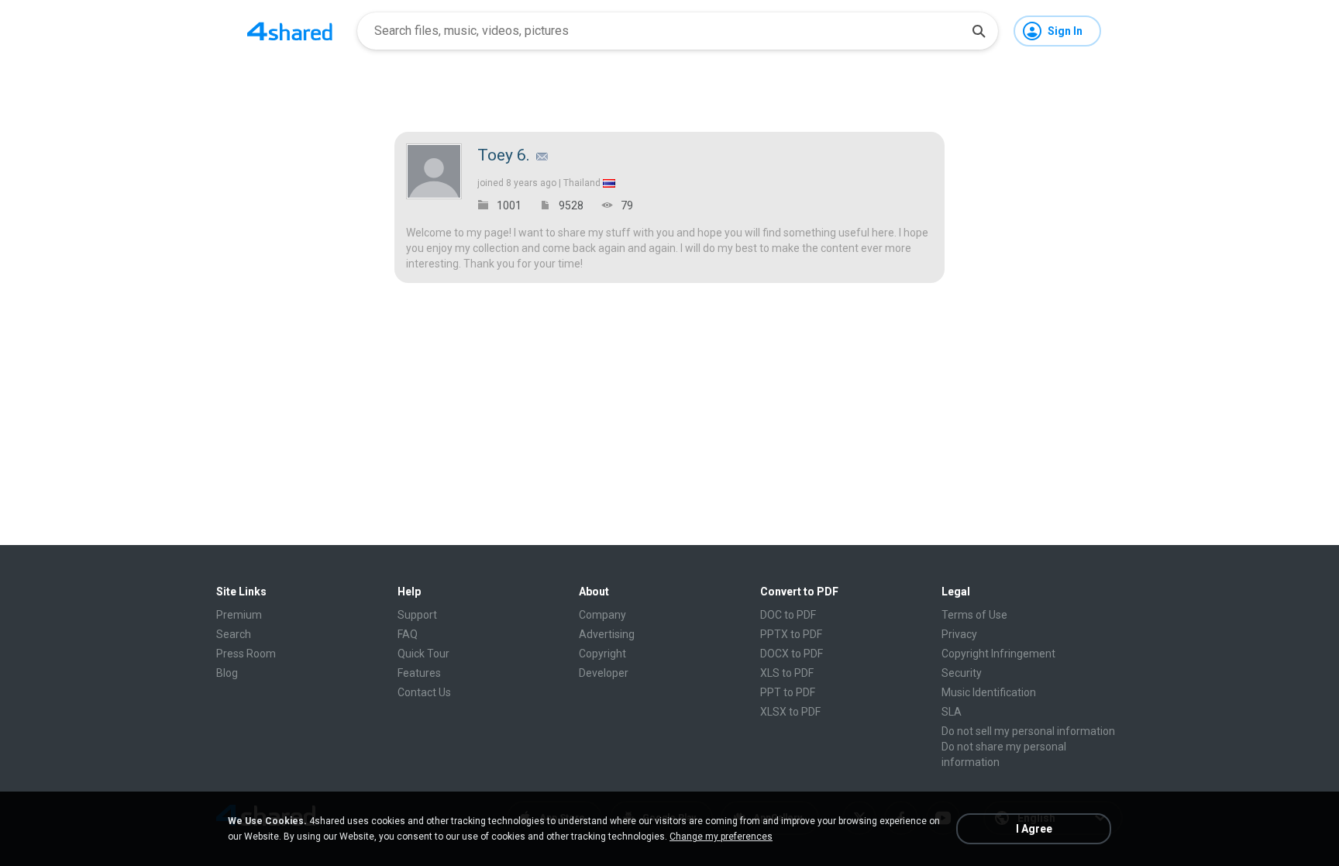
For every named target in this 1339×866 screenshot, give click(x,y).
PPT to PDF (787, 692)
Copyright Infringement (998, 653)
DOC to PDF (788, 615)
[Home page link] (289, 31)
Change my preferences (721, 836)
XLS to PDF (787, 673)
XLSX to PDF (790, 712)
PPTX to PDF (791, 634)
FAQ (408, 634)
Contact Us (424, 692)
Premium (239, 615)
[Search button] (978, 31)
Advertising (607, 634)
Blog (227, 673)
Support (417, 615)
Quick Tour (423, 653)
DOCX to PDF (791, 653)
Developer (603, 673)
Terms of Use (974, 615)
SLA (951, 712)
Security (961, 673)
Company (602, 615)
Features (419, 673)
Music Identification (988, 692)
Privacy (959, 634)
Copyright (602, 653)
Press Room (246, 653)
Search (233, 634)
